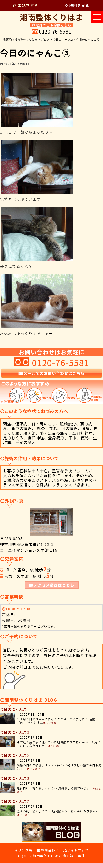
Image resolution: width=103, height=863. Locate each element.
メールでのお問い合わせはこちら (54, 373)
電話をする (27, 5)
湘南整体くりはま (51, 16)
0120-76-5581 (55, 31)
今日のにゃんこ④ (15, 755)
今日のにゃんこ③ (15, 778)
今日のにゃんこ (13, 709)
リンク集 (25, 850)
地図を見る (78, 5)
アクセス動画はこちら (54, 585)
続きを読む (49, 722)
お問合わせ (50, 850)
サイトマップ (78, 850)
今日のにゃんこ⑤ (15, 732)
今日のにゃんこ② (15, 801)
